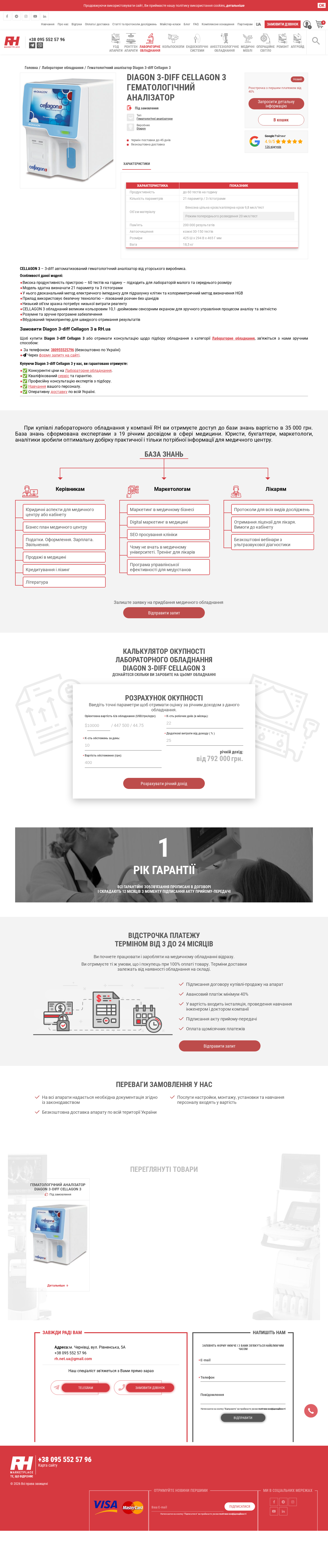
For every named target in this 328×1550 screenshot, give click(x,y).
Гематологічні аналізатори (155, 118)
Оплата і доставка (97, 24)
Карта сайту (47, 1465)
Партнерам (245, 24)
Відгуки (77, 24)
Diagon (141, 128)
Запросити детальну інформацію (276, 103)
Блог (187, 24)
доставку (59, 391)
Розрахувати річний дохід (164, 783)
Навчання (48, 24)
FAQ (196, 24)
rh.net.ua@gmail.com (73, 1358)
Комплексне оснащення (218, 24)
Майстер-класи (170, 24)
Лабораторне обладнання (88, 370)
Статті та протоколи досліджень (134, 24)
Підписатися (239, 1506)
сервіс (63, 376)
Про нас (63, 24)
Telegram (85, 1388)
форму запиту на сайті (59, 355)
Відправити (243, 1418)
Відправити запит (164, 612)
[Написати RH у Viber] (40, 45)
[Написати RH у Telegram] (32, 45)
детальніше (235, 5)
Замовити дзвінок (282, 24)
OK (321, 5)
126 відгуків (273, 147)
